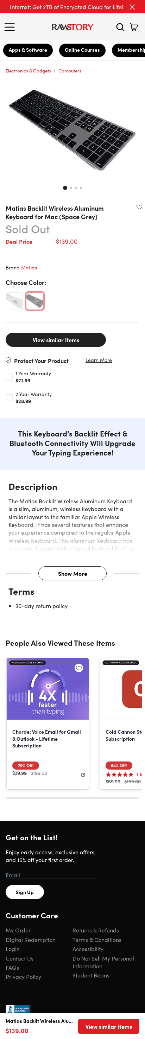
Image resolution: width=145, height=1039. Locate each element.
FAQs (12, 967)
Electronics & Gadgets (28, 70)
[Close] (132, 7)
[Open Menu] (11, 27)
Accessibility (87, 948)
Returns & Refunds (95, 930)
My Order (18, 930)
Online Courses (82, 49)
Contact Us (19, 958)
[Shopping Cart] (134, 27)
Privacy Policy (23, 976)
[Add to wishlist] (139, 207)
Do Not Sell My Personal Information (103, 962)
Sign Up (25, 891)
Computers (69, 70)
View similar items (56, 340)
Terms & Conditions (96, 939)
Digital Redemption (31, 939)
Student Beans (90, 975)
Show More (72, 573)
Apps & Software (28, 49)
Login (13, 948)
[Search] (120, 27)
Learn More (99, 360)
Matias (29, 267)
